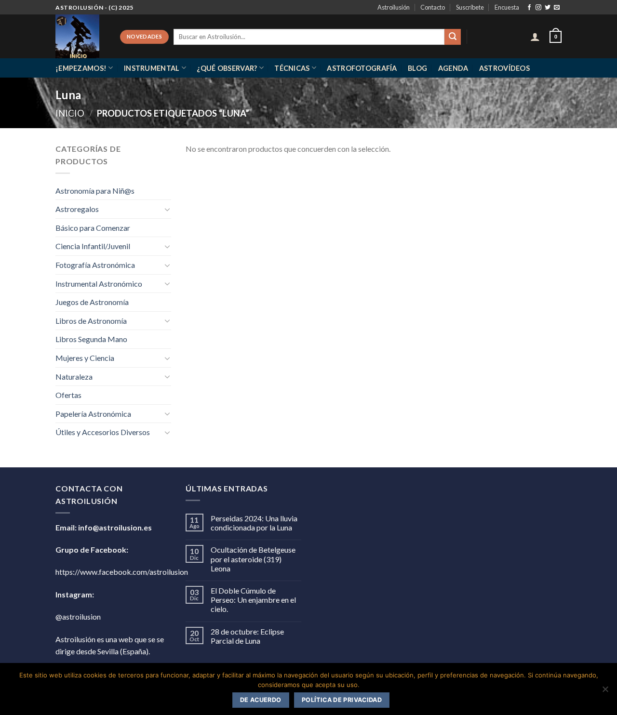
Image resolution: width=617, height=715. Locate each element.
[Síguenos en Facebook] (529, 7)
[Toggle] (167, 209)
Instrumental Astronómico (98, 283)
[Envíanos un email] (557, 7)
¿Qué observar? (227, 68)
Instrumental (151, 68)
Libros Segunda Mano (91, 339)
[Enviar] (452, 37)
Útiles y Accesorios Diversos (102, 432)
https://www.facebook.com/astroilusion (121, 571)
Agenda (453, 68)
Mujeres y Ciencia (84, 357)
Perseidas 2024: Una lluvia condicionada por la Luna (254, 523)
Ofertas (68, 394)
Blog (417, 68)
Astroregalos (77, 208)
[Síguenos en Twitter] (547, 7)
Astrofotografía (362, 68)
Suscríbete (470, 7)
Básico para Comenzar (92, 227)
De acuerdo (261, 699)
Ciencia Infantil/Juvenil (92, 246)
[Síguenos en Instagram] (538, 7)
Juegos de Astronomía (92, 301)
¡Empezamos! (81, 68)
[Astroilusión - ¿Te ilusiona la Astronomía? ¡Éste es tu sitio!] (80, 36)
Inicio (69, 113)
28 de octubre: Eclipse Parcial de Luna (247, 636)
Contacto (432, 7)
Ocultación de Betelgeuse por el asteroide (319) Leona (253, 558)
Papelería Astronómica (93, 413)
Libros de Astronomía (91, 320)
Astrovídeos (504, 68)
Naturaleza (74, 376)
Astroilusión (393, 7)
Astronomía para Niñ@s (94, 190)
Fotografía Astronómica (95, 264)
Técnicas (291, 68)
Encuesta (507, 7)
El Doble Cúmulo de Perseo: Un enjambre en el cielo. (253, 599)
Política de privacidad (342, 699)
